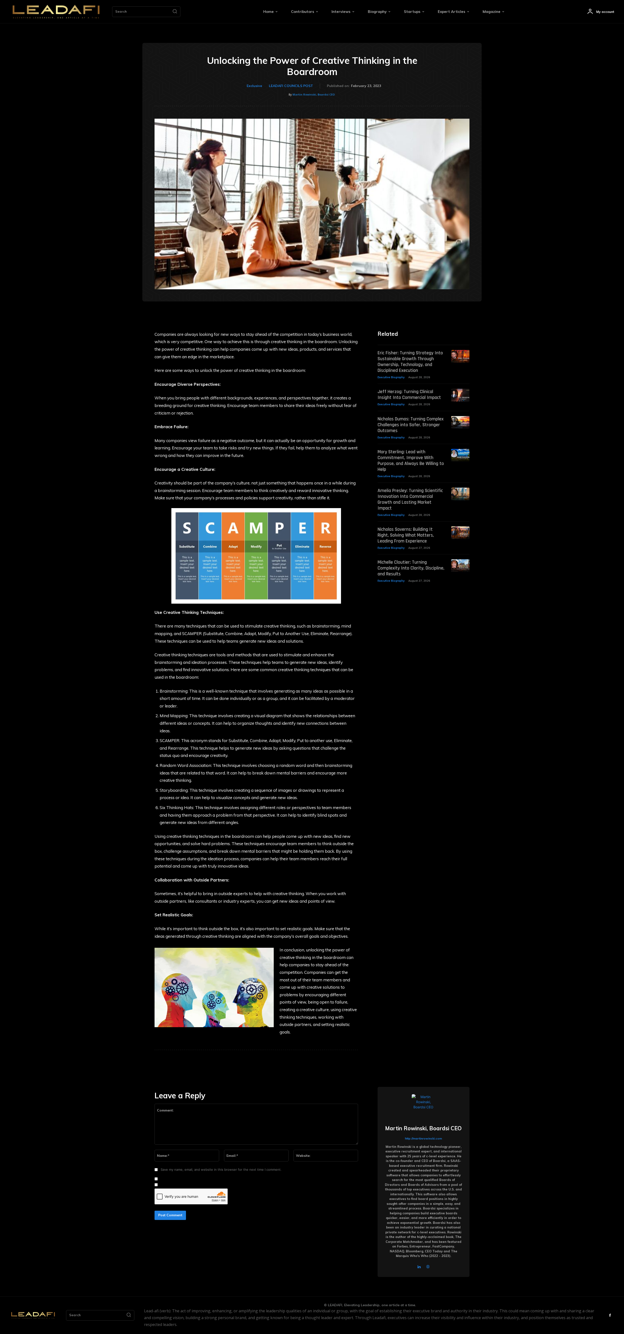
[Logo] (56, 11)
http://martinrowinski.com (423, 1138)
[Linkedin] (419, 1266)
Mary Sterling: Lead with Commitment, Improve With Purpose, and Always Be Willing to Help (411, 461)
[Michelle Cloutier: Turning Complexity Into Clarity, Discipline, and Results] (460, 565)
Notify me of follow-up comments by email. (192, 1179)
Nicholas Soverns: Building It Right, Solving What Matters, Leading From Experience (406, 535)
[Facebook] (610, 1315)
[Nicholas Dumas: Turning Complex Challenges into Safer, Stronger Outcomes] (460, 422)
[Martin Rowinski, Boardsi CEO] (423, 1106)
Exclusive (254, 86)
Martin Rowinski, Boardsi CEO (313, 94)
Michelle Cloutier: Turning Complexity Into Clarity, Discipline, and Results (411, 568)
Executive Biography (391, 377)
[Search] (174, 11)
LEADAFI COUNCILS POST (291, 86)
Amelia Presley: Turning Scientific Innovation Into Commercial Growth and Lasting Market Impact (410, 499)
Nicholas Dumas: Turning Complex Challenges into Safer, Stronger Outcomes (411, 425)
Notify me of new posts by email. (184, 1185)
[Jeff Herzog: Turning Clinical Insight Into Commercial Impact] (460, 395)
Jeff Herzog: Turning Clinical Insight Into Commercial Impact (409, 394)
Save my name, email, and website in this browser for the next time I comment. (221, 1169)
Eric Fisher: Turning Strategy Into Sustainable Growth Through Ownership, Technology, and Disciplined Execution (410, 362)
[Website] (427, 1266)
